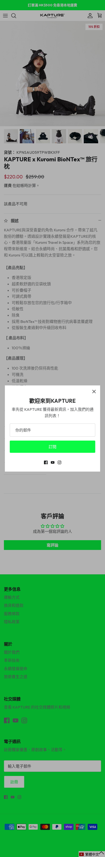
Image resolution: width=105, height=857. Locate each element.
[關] (94, 391)
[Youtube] (52, 462)
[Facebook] (46, 462)
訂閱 (52, 446)
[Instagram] (59, 462)
